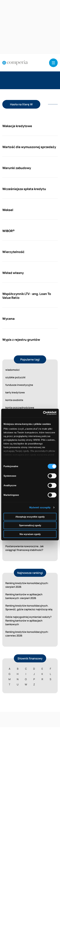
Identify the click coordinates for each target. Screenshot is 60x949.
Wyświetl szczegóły (40, 507)
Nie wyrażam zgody (30, 534)
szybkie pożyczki (15, 377)
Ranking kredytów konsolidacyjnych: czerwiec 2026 (26, 633)
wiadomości (12, 369)
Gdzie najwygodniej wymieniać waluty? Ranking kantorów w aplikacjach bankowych (28, 620)
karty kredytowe (15, 392)
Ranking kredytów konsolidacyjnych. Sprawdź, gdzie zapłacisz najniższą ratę (28, 607)
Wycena (8, 319)
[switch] (52, 475)
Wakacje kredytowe (17, 126)
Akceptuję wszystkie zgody (30, 516)
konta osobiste (14, 400)
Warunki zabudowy (16, 168)
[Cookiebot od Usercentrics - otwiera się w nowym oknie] (43, 413)
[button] (53, 62)
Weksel (7, 210)
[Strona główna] (15, 62)
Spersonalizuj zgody (30, 525)
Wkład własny (13, 273)
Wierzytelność (13, 252)
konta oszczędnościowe (19, 407)
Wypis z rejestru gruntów (21, 340)
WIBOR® (8, 231)
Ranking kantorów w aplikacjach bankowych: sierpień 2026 (23, 596)
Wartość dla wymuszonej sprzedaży (29, 147)
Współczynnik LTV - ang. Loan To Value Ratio (26, 296)
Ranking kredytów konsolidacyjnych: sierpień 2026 (26, 584)
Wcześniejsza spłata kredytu (24, 189)
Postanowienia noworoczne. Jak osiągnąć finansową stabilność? (24, 548)
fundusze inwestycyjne (19, 385)
